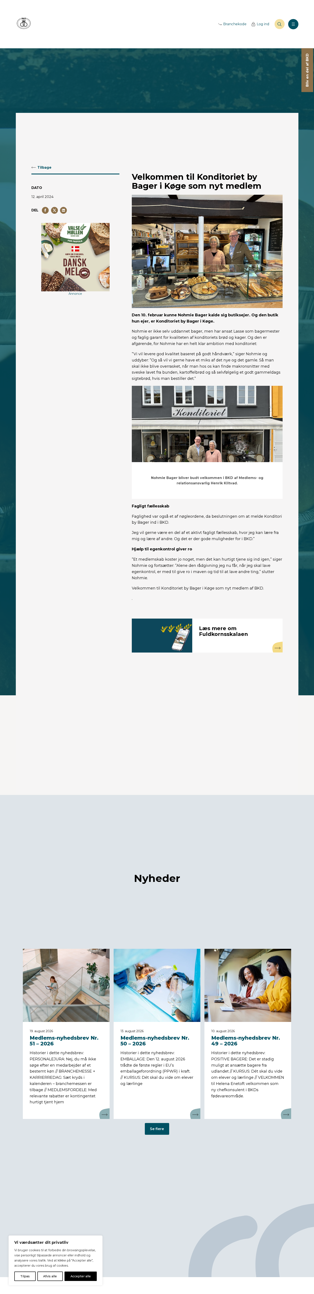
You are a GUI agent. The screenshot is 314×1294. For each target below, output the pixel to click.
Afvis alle (50, 1276)
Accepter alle (80, 1276)
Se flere (157, 1129)
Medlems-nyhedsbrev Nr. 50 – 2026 (154, 1040)
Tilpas (25, 1276)
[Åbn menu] (293, 24)
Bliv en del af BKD (307, 70)
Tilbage (44, 167)
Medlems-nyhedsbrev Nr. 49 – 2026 (245, 1040)
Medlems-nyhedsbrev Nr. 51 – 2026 (64, 1040)
